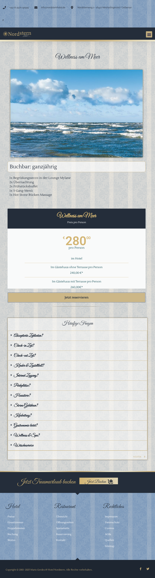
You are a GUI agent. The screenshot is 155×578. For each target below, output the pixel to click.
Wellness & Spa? (27, 435)
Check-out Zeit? (25, 355)
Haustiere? (22, 395)
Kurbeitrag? (22, 415)
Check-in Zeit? (24, 345)
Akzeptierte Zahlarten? (28, 335)
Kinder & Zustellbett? (29, 365)
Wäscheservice (23, 445)
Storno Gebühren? (26, 405)
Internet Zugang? (26, 375)
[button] (149, 34)
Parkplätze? (22, 385)
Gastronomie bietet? (25, 425)
